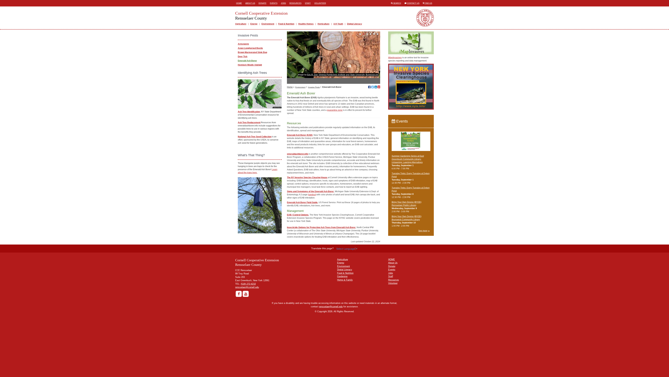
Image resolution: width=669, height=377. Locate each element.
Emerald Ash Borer (247, 61)
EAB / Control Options (298, 215)
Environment (268, 24)
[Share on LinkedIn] (375, 87)
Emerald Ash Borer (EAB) (300, 135)
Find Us (428, 3)
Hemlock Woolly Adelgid (250, 65)
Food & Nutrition (286, 24)
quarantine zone (335, 110)
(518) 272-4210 (248, 284)
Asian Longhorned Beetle (250, 48)
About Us (250, 3)
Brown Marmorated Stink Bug (252, 52)
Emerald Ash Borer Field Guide (302, 202)
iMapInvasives (395, 57)
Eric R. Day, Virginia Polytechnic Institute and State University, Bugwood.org (342, 74)
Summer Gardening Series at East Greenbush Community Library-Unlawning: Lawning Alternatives (408, 159)
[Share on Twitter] (372, 87)
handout (312, 194)
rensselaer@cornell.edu (247, 287)
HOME (391, 259)
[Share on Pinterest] (379, 87)
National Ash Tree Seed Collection (254, 136)
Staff (308, 3)
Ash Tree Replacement (249, 122)
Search (397, 3)
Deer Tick (242, 56)
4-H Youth (338, 24)
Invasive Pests (314, 87)
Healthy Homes (306, 24)
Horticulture (323, 24)
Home (239, 3)
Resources (295, 3)
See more (423, 231)
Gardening (342, 276)
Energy (253, 24)
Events (273, 3)
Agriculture (240, 24)
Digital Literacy (354, 24)
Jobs (283, 3)
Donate (262, 3)
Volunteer (320, 3)
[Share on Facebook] (369, 87)
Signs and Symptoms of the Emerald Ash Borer (310, 191)
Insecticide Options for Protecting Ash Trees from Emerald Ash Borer (321, 227)
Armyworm (243, 44)
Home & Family (345, 280)
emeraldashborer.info (297, 154)
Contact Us (413, 3)
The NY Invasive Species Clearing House (307, 177)
